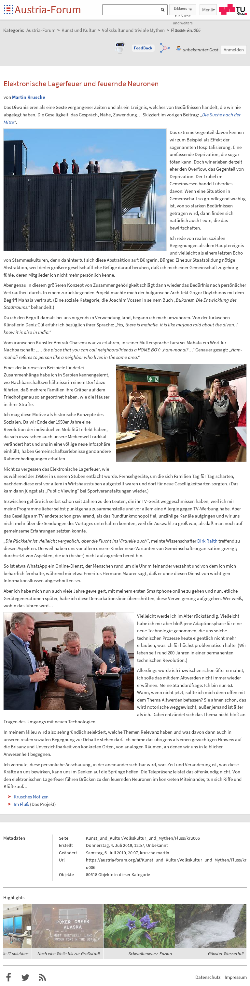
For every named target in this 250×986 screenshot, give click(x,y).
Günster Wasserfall (225, 953)
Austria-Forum (48, 9)
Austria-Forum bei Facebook (8, 977)
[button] (143, 48)
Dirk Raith (207, 541)
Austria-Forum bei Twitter (25, 977)
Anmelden (234, 49)
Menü (207, 10)
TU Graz (233, 9)
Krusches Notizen (31, 797)
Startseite (9, 10)
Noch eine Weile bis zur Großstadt (68, 953)
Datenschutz (207, 977)
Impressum (236, 977)
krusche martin (154, 853)
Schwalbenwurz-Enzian (150, 953)
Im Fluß (21, 804)
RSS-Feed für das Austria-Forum (42, 977)
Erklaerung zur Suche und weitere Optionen (183, 10)
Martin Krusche (28, 97)
